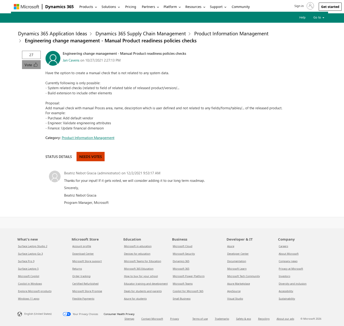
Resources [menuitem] (193, 6)
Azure (230, 246)
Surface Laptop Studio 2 (32, 246)
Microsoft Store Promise (87, 291)
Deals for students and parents (143, 291)
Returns (77, 268)
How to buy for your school (141, 276)
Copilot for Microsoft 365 (188, 291)
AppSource (234, 291)
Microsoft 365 (181, 268)
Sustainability (287, 298)
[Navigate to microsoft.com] (26, 6)
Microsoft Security (184, 253)
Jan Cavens (71, 60)
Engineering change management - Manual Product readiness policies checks (111, 40)
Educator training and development (146, 283)
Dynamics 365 (59, 6)
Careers (283, 246)
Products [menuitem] (86, 6)
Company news (288, 261)
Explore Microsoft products (34, 291)
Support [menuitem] (216, 6)
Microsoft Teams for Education (142, 261)
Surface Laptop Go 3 (30, 253)
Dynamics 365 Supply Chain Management (140, 33)
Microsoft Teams (183, 283)
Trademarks (222, 318)
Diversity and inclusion (293, 283)
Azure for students (135, 298)
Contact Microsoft (152, 318)
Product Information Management (231, 33)
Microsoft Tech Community (243, 276)
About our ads (285, 318)
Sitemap (129, 318)
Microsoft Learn (237, 268)
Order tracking (81, 276)
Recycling (264, 318)
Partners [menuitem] (148, 6)
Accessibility (286, 291)
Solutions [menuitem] (109, 6)
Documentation (236, 261)
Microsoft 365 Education (139, 268)
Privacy (174, 318)
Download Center (83, 253)
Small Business (181, 298)
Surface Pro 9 (26, 261)
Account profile (81, 246)
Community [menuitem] (241, 6)
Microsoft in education (138, 246)
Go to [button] (317, 17)
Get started (330, 6)
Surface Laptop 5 (28, 268)
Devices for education (137, 253)
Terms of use (200, 318)
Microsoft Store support (87, 261)
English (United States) (37, 313)
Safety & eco (243, 318)
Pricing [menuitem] (130, 6)
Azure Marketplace (238, 283)
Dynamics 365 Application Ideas (52, 33)
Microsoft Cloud (182, 246)
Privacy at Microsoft (291, 268)
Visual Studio (235, 298)
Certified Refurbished (85, 283)
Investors (284, 276)
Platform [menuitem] (170, 6)
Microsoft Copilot (28, 276)
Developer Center (238, 253)
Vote (29, 64)
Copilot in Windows (30, 283)
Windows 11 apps (28, 298)
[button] (304, 5)
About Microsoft (289, 253)
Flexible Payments (83, 298)
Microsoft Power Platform (189, 276)
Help (302, 17)
